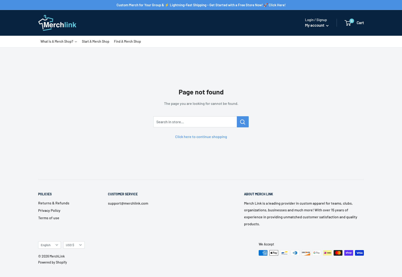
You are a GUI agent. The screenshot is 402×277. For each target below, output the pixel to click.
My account (315, 25)
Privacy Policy (49, 210)
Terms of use (48, 218)
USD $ (70, 245)
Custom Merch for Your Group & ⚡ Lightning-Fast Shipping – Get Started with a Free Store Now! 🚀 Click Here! (201, 5)
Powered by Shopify (52, 262)
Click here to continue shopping (201, 136)
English (45, 245)
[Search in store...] (243, 121)
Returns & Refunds (53, 203)
